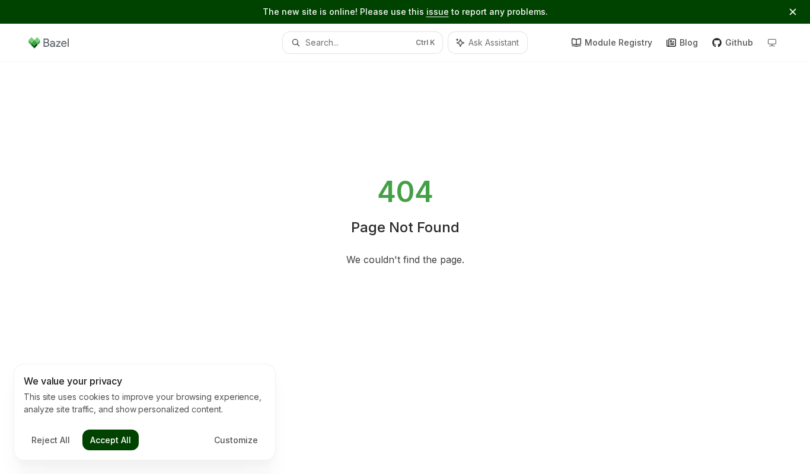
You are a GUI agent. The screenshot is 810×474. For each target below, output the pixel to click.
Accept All (110, 440)
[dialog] (144, 412)
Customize (236, 440)
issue (437, 12)
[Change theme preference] (772, 42)
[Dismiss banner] (793, 12)
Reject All (50, 440)
